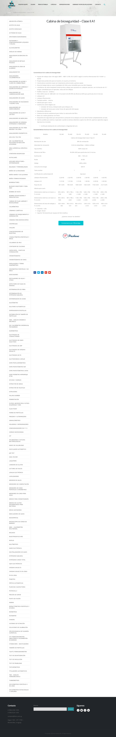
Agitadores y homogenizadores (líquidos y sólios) (19, 42)
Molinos (12, 532)
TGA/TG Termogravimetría (18, 651)
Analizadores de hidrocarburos (14, 108)
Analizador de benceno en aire (18, 56)
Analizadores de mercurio (18, 118)
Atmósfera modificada (17, 153)
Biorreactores (14, 182)
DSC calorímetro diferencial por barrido (19, 326)
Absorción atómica (15, 21)
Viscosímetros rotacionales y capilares (19, 690)
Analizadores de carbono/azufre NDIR (16, 93)
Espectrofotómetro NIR (17, 367)
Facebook (35, 272)
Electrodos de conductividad (14, 335)
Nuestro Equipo (23, 4)
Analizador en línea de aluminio (17, 67)
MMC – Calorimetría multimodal (16, 528)
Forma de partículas (16, 413)
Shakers (12, 619)
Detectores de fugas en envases (17, 284)
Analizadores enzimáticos (18, 133)
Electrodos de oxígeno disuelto (17, 350)
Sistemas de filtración (17, 623)
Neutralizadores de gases (18, 552)
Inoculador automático (17, 449)
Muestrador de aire (16, 536)
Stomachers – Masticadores (19, 644)
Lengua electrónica (16, 472)
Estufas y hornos (15, 380)
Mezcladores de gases (16, 514)
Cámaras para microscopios (19, 220)
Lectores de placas (15, 468)
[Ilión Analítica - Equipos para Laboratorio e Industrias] (11, 4)
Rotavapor (12, 616)
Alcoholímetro (14, 48)
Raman (11, 602)
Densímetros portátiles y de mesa (19, 270)
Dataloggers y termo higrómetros (16, 264)
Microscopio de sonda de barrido (18, 522)
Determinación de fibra (17, 289)
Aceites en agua (14, 25)
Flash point (13, 409)
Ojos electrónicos (15, 564)
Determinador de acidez (17, 299)
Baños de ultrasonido (17, 171)
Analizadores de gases (17, 98)
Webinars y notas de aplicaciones (82, 4)
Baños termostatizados (17, 178)
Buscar (36, 705)
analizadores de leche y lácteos (17, 113)
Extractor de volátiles (17, 388)
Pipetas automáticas (16, 583)
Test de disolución (15, 659)
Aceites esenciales (15, 29)
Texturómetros (14, 667)
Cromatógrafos (14, 256)
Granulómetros (14, 420)
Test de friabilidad (15, 663)
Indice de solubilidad (16, 445)
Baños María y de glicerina (18, 174)
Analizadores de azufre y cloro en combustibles (18, 82)
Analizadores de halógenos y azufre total (19, 102)
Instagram (85, 710)
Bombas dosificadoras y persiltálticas (17, 196)
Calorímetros (14, 206)
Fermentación (14, 399)
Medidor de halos (15, 480)
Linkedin (88, 710)
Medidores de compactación (19, 484)
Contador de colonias (17, 246)
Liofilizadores (14, 476)
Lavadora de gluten (16, 465)
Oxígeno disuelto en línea (18, 571)
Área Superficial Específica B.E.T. (18, 149)
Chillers (12, 227)
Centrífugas (13, 224)
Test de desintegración (17, 655)
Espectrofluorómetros (17, 363)
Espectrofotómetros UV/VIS (18, 370)
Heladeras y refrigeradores (18, 424)
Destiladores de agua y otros (17, 279)
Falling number (14, 395)
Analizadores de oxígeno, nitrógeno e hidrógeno (18, 123)
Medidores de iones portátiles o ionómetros (18, 488)
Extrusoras (13, 391)
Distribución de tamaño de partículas (18, 315)
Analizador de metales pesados (17, 62)
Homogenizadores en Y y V (18, 428)
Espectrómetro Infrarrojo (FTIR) (18, 375)
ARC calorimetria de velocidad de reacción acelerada (17, 142)
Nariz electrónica (15, 548)
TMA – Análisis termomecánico (14, 675)
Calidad (33, 4)
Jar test (11, 453)
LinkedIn (42, 272)
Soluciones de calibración (18, 627)
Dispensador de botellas (17, 310)
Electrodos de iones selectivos (16, 341)
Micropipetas (13, 518)
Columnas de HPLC (15, 242)
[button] (104, 4)
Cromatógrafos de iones (17, 260)
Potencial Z (13, 591)
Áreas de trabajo (43, 4)
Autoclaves (13, 157)
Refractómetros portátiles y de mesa (19, 607)
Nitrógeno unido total (17, 560)
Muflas (11, 540)
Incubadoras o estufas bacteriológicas (17, 440)
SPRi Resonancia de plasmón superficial (19, 632)
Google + (46, 272)
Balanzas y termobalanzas (18, 167)
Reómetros (13, 612)
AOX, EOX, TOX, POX (15, 137)
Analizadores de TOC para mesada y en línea (18, 128)
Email (49, 272)
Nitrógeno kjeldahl (16, 556)
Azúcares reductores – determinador (17, 162)
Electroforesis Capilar (17, 359)
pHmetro (12, 579)
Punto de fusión (14, 598)
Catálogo (53, 4)
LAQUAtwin (12, 461)
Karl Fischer (13, 457)
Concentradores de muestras (16, 232)
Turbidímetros (14, 680)
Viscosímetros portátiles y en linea (18, 685)
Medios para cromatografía (19, 499)
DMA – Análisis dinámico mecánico (17, 320)
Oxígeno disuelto (15, 567)
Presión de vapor (15, 595)
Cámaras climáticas (16, 210)
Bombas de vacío (15, 192)
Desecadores (13, 274)
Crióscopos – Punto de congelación (17, 251)
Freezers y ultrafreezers (17, 416)
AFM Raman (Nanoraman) (17, 37)
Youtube (81, 710)
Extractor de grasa (16, 384)
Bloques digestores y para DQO (18, 187)
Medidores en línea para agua (17, 494)
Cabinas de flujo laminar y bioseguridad (18, 202)
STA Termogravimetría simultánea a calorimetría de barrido (18, 638)
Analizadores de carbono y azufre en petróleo (18, 87)
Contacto (98, 4)
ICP (10, 436)
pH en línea (13, 575)
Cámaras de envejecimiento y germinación (19, 215)
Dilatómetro (13, 303)
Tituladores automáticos (18, 671)
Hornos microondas (16, 432)
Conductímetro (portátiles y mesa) (19, 238)
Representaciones (64, 4)
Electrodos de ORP (15, 346)
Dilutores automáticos (17, 306)
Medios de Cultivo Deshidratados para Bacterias (16, 504)
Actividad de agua (15, 33)
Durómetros (13, 331)
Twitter (38, 272)
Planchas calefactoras (17, 587)
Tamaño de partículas (16, 648)
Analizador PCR (14, 72)
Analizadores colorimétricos (14, 76)
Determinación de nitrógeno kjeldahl (16, 294)
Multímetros (13, 544)
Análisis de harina (15, 52)
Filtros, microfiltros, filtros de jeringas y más (19, 404)
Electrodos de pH (15, 355)
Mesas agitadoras (15, 510)
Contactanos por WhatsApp (70, 223)
